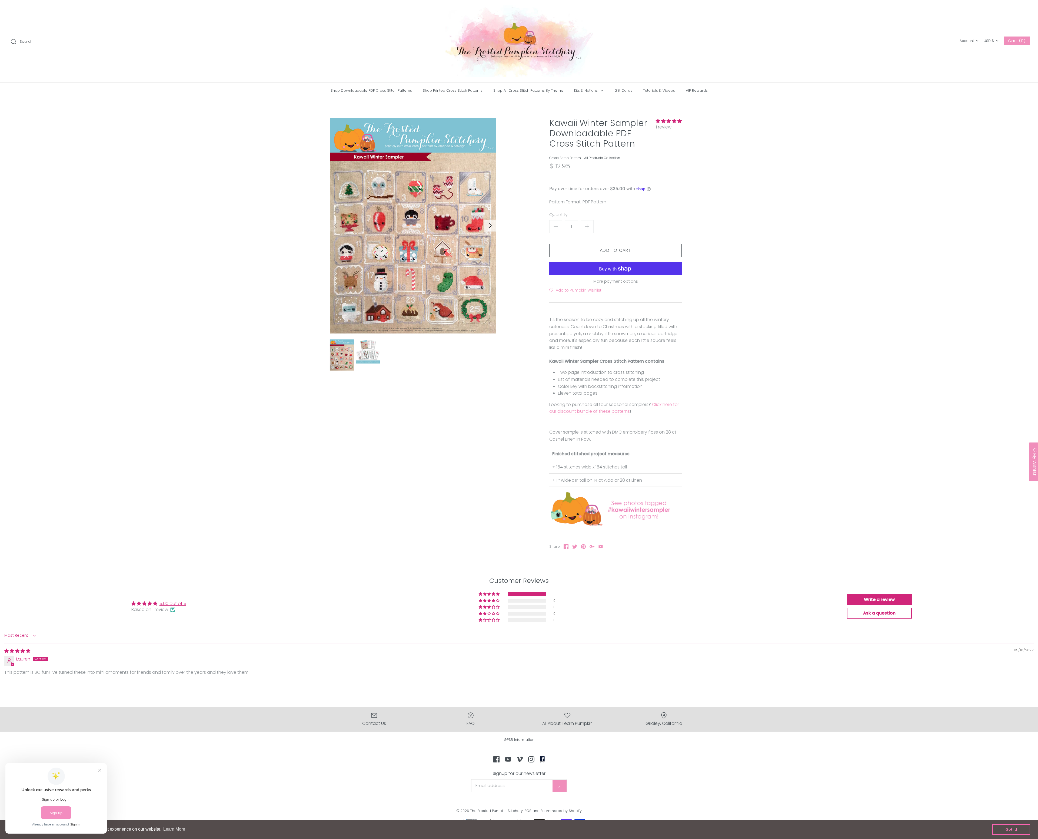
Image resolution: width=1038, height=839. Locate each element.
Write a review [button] (879, 599)
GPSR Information (519, 739)
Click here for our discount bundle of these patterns (614, 408)
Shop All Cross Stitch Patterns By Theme (528, 90)
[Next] (490, 226)
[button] (669, 121)
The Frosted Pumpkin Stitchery (496, 810)
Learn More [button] (174, 829)
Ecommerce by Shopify (561, 810)
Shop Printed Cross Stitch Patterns (453, 90)
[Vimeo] (520, 759)
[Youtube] (508, 759)
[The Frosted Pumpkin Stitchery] (519, 41)
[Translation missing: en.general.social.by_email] (600, 546)
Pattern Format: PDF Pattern (577, 202)
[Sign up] (560, 786)
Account (967, 40)
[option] (413, 225)
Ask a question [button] (879, 613)
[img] (17, 651)
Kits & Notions (586, 90)
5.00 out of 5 (172, 603)
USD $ (989, 40)
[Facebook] (496, 759)
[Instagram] (531, 759)
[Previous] (336, 226)
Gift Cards (623, 90)
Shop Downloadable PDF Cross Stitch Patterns (371, 90)
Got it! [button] (1011, 829)
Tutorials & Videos (659, 90)
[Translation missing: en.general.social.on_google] (592, 546)
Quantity (558, 215)
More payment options (615, 281)
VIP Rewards (697, 90)
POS (527, 810)
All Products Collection (602, 158)
